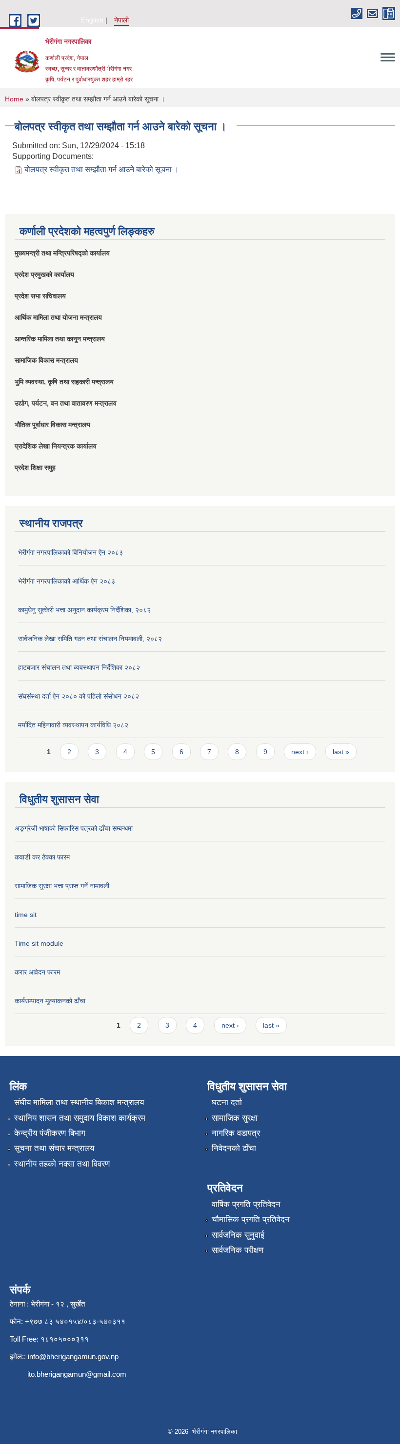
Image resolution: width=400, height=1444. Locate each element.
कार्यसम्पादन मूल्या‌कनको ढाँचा (50, 1001)
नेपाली (121, 20)
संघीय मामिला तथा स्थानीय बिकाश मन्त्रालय (79, 1102)
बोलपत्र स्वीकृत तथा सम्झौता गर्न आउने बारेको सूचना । (101, 169)
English (92, 20)
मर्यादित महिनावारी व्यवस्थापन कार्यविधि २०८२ (73, 725)
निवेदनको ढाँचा (234, 1148)
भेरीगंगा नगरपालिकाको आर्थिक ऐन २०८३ (66, 581)
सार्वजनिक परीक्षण (237, 1250)
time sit (26, 914)
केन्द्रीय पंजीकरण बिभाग (49, 1133)
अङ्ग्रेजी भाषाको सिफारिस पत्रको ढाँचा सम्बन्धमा (74, 828)
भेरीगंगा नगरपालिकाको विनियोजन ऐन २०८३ (70, 552)
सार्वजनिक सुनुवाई (238, 1235)
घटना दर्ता (227, 1102)
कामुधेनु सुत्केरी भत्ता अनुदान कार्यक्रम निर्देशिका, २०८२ (84, 610)
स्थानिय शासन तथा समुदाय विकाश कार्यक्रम (79, 1118)
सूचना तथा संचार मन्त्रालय (54, 1148)
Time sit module (39, 943)
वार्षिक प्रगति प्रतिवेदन (246, 1204)
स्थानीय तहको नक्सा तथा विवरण (62, 1164)
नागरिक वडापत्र (236, 1133)
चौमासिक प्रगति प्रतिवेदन (251, 1219)
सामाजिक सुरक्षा (235, 1118)
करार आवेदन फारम (37, 972)
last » (341, 752)
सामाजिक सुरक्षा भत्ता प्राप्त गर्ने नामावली (62, 886)
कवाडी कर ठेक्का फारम (42, 857)
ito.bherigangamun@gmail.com (76, 1374)
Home (14, 99)
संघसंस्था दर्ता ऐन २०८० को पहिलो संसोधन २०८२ (78, 696)
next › (300, 752)
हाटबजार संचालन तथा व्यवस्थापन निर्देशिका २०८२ (79, 667)
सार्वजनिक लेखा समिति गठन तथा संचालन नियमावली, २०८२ (90, 639)
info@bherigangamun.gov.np (73, 1356)
